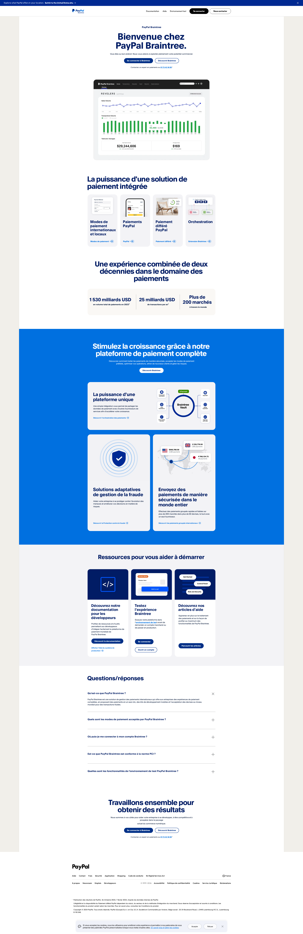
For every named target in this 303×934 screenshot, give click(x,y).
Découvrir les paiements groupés (178, 523)
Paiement (163, 241)
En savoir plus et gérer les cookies (165, 927)
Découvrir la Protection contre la (109, 523)
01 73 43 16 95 (166, 67)
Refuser (210, 926)
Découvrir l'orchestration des (109, 418)
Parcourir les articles (191, 646)
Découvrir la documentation (107, 641)
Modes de (99, 241)
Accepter (195, 926)
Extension (197, 241)
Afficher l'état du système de (102, 649)
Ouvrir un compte (146, 650)
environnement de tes (146, 622)
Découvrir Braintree (167, 60)
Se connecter (144, 641)
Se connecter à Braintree (138, 60)
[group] (102, 220)
